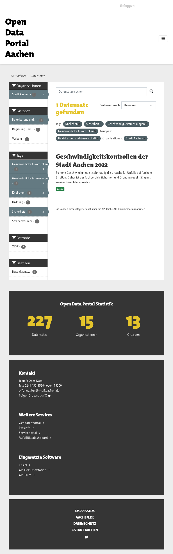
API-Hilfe (25, 475)
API (103, 209)
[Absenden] (151, 91)
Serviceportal (28, 433)
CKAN (23, 465)
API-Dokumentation (124, 209)
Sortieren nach (110, 105)
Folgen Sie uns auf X (33, 395)
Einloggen (127, 5)
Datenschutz (84, 523)
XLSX (60, 189)
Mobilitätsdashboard (33, 438)
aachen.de (85, 517)
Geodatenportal (30, 423)
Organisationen (86, 335)
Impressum (85, 511)
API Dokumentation (33, 470)
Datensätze (37, 76)
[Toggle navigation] (163, 38)
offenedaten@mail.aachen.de (39, 390)
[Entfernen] (79, 124)
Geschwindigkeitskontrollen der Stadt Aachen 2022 (102, 161)
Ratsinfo (25, 428)
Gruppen (133, 335)
